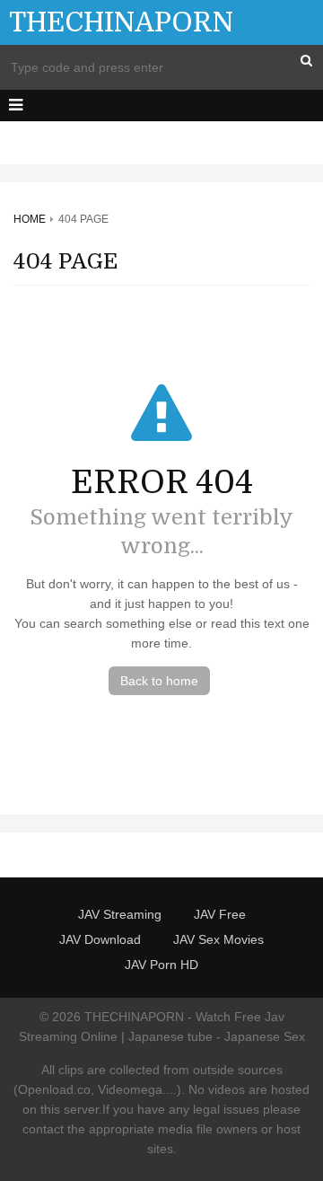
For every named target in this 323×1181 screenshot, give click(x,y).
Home (29, 219)
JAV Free (220, 914)
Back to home (159, 681)
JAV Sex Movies (218, 939)
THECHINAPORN (121, 22)
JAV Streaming (120, 914)
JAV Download (100, 939)
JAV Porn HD (161, 964)
